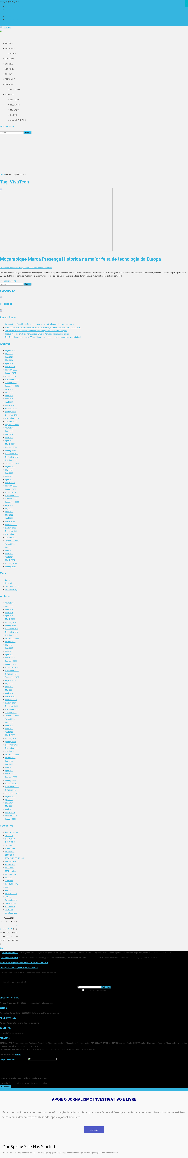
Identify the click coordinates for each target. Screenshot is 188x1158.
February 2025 (11, 408)
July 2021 (9, 547)
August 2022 (10, 505)
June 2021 (9, 550)
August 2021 (10, 544)
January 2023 (10, 489)
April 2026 (9, 363)
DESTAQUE (10, 842)
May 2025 (9, 399)
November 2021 (12, 534)
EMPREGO (14, 100)
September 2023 (12, 463)
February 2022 (11, 524)
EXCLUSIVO (9, 84)
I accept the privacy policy (95, 990)
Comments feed (12, 586)
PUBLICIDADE (11, 893)
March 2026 (10, 366)
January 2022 (10, 528)
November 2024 (12, 418)
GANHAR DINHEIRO (18, 120)
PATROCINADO (16, 89)
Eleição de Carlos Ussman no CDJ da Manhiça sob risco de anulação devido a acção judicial (43, 337)
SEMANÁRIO (10, 79)
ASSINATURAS (11, 16)
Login (7, 10)
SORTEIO (14, 115)
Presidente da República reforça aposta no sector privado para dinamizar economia (39, 324)
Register (8, 13)
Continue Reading (8, 281)
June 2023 (9, 473)
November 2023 (12, 457)
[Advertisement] (94, 153)
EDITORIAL (9, 851)
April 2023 (9, 479)
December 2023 (11, 453)
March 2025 (10, 405)
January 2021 (10, 566)
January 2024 (10, 450)
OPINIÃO (8, 74)
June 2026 (9, 357)
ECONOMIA (9, 59)
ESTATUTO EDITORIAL (14, 6)
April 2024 (9, 441)
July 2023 (9, 470)
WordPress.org (11, 589)
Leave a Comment (44, 267)
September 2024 (12, 424)
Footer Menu (5, 1086)
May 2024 (9, 437)
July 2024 (9, 431)
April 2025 (9, 402)
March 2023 (10, 482)
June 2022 (9, 511)
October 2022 (10, 499)
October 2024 (10, 421)
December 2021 (11, 531)
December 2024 (11, 415)
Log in (7, 580)
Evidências (32, 267)
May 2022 (9, 515)
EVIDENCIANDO (12, 861)
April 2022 (9, 518)
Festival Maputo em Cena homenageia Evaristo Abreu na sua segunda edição (37, 334)
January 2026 (10, 373)
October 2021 (10, 537)
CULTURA (9, 64)
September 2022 (12, 502)
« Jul (1, 947)
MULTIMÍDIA (10, 874)
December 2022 (11, 492)
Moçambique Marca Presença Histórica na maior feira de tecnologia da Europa (80, 259)
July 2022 (9, 508)
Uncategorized (11, 913)
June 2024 (9, 434)
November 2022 (12, 495)
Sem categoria (11, 900)
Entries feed (10, 583)
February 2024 (11, 447)
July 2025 (9, 392)
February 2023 (11, 486)
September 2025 (12, 386)
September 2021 (12, 541)
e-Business (9, 95)
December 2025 (11, 376)
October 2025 (10, 382)
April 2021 (9, 557)
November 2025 (12, 379)
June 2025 (9, 395)
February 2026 (11, 370)
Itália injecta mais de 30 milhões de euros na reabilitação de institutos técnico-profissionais (43, 327)
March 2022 (10, 521)
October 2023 (10, 460)
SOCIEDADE (10, 48)
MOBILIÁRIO (15, 105)
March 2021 (10, 560)
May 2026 (9, 360)
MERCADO (14, 110)
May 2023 (9, 476)
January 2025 (10, 411)
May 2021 (9, 553)
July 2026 (9, 353)
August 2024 (10, 428)
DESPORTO (9, 69)
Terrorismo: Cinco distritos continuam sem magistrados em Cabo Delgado (36, 330)
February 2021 (11, 563)
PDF (7, 887)
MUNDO (8, 877)
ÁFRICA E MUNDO (12, 19)
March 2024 (10, 444)
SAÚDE (13, 54)
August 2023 (10, 466)
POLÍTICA (9, 43)
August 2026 (10, 350)
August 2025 (10, 389)
